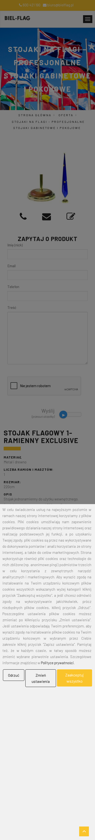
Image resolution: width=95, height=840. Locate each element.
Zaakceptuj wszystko (74, 678)
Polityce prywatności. (58, 663)
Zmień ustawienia (41, 678)
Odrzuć (13, 675)
